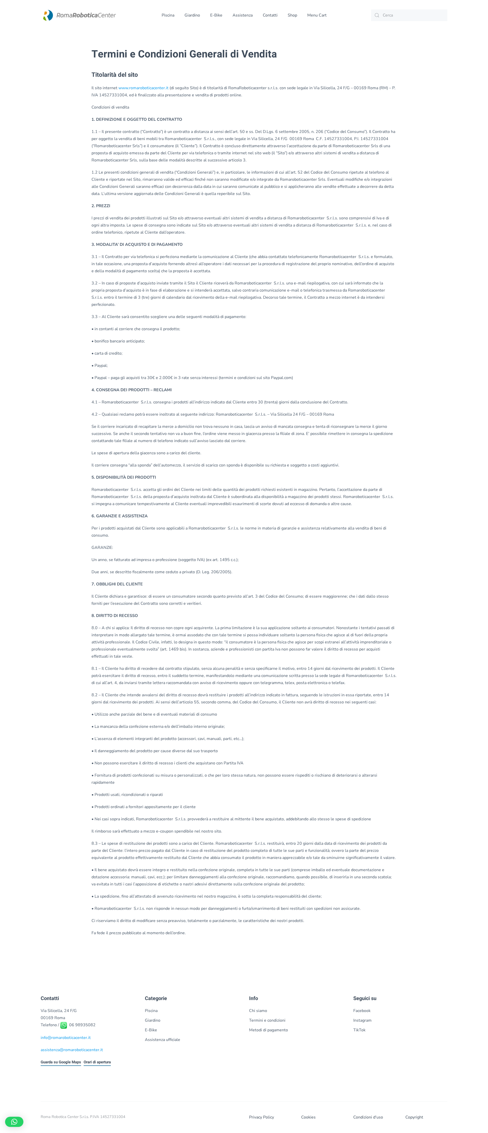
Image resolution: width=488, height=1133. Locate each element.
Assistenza (243, 15)
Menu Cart (317, 15)
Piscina (168, 15)
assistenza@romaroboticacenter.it (72, 1049)
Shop (292, 15)
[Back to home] (79, 15)
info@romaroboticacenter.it (66, 1037)
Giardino (192, 15)
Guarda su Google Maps (61, 1062)
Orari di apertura (97, 1062)
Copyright (414, 1117)
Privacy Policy (261, 1117)
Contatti (270, 15)
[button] (14, 1122)
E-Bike (216, 15)
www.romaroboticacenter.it (143, 88)
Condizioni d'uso (368, 1117)
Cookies (308, 1117)
